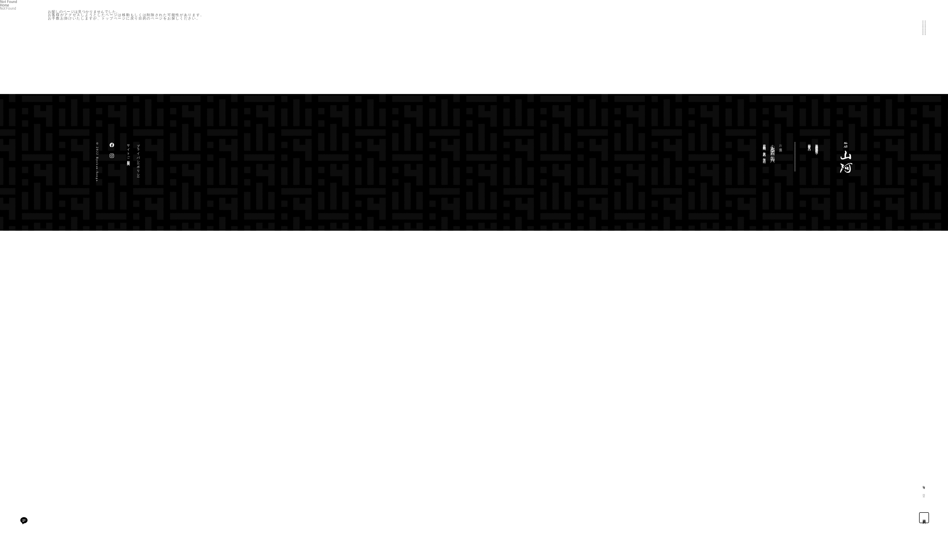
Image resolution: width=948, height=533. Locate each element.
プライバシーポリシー (138, 159)
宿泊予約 (924, 517)
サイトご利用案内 (128, 151)
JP (924, 487)
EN (924, 495)
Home (4, 4)
